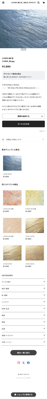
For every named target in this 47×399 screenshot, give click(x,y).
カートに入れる (23, 124)
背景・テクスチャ (7, 335)
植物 (3, 322)
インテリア (5, 302)
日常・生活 (5, 309)
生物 (3, 329)
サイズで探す (6, 282)
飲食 (3, 315)
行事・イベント (7, 342)
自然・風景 (5, 289)
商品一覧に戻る (23, 353)
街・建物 (4, 295)
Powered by (21, 378)
